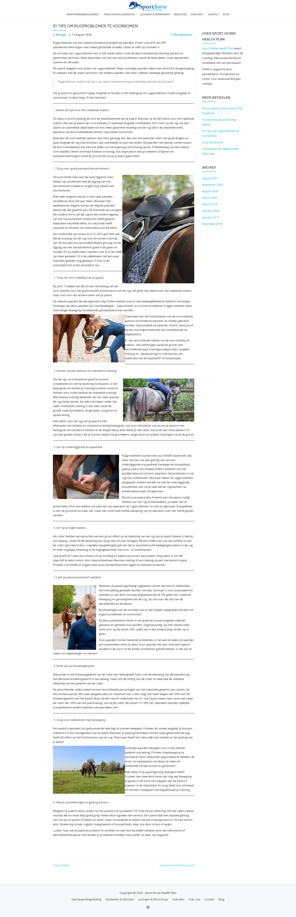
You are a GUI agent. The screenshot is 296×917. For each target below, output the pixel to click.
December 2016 (212, 224)
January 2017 (210, 217)
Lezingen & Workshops (155, 14)
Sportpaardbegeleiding (82, 14)
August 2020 (210, 191)
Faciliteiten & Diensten (119, 14)
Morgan (61, 35)
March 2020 (209, 198)
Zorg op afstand (61, 865)
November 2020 (212, 185)
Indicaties (180, 14)
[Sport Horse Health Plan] (148, 6)
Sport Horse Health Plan (217, 48)
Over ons (196, 14)
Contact (213, 14)
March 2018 (209, 204)
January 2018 (210, 211)
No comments (183, 35)
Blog (226, 14)
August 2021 (210, 178)
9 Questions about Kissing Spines (176, 865)
